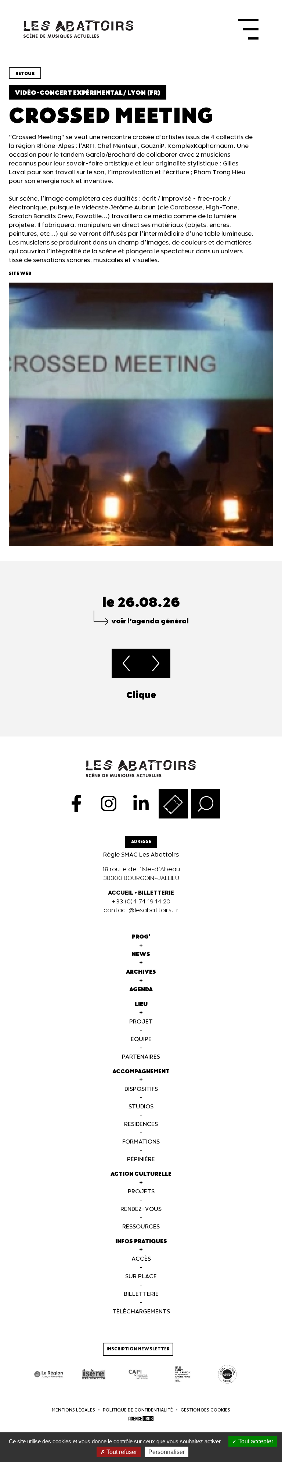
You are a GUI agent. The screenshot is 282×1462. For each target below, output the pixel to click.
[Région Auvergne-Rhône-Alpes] (48, 1374)
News (141, 954)
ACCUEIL (120, 892)
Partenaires (141, 1056)
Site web (20, 273)
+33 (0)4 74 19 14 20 (141, 901)
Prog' (141, 936)
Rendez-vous (141, 1209)
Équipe (141, 1039)
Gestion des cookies (205, 1410)
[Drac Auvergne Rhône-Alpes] (182, 1374)
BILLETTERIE (156, 892)
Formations (141, 1141)
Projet (141, 1021)
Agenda (141, 989)
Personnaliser (166, 1452)
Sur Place (141, 1276)
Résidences (141, 1124)
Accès (141, 1259)
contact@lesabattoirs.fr (141, 910)
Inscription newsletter (138, 1349)
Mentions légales (73, 1410)
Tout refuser (121, 1452)
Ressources (141, 1226)
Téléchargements (141, 1311)
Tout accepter (255, 1441)
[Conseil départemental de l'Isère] (93, 1374)
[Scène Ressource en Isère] (227, 1374)
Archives (141, 972)
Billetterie (141, 1294)
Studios (141, 1106)
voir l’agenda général (150, 621)
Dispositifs (141, 1089)
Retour (25, 74)
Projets (141, 1191)
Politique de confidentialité (138, 1410)
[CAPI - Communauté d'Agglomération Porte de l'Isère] (138, 1374)
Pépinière (141, 1159)
